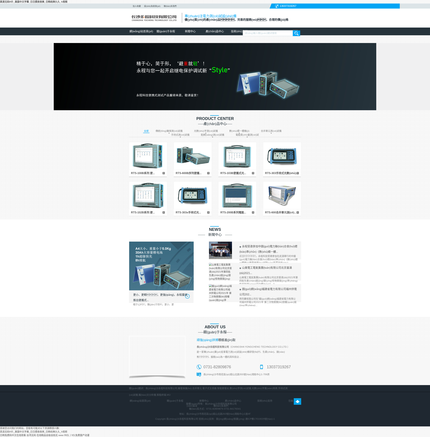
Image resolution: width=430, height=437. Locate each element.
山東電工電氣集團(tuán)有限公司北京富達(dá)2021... (268, 275)
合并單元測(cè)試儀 (271, 131)
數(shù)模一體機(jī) (239, 131)
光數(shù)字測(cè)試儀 (206, 131)
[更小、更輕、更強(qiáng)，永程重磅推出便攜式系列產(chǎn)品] (161, 265)
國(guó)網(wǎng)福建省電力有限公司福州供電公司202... (268, 297)
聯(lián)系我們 (170, 6)
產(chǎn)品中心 (215, 31)
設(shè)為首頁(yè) (152, 6)
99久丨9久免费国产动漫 (76, 435)
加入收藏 (137, 6)
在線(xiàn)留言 (141, 39)
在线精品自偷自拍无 (47, 435)
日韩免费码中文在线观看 (13, 435)
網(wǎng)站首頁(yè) (141, 31)
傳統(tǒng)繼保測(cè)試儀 (169, 131)
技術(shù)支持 (239, 31)
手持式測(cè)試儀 (180, 134)
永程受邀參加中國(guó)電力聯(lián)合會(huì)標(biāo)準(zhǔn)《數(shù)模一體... (268, 254)
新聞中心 (190, 31)
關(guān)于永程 (166, 31)
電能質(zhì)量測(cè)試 (247, 134)
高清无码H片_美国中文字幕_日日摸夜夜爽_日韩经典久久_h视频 (33, 1)
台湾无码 (31, 435)
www (60, 435)
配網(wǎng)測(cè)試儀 (212, 134)
